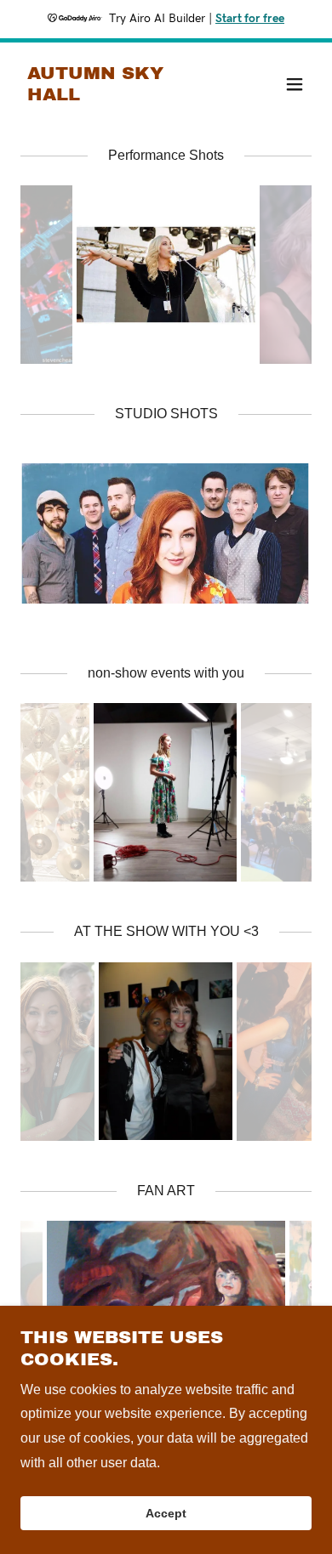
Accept (166, 1513)
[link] (122, 95)
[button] (295, 84)
